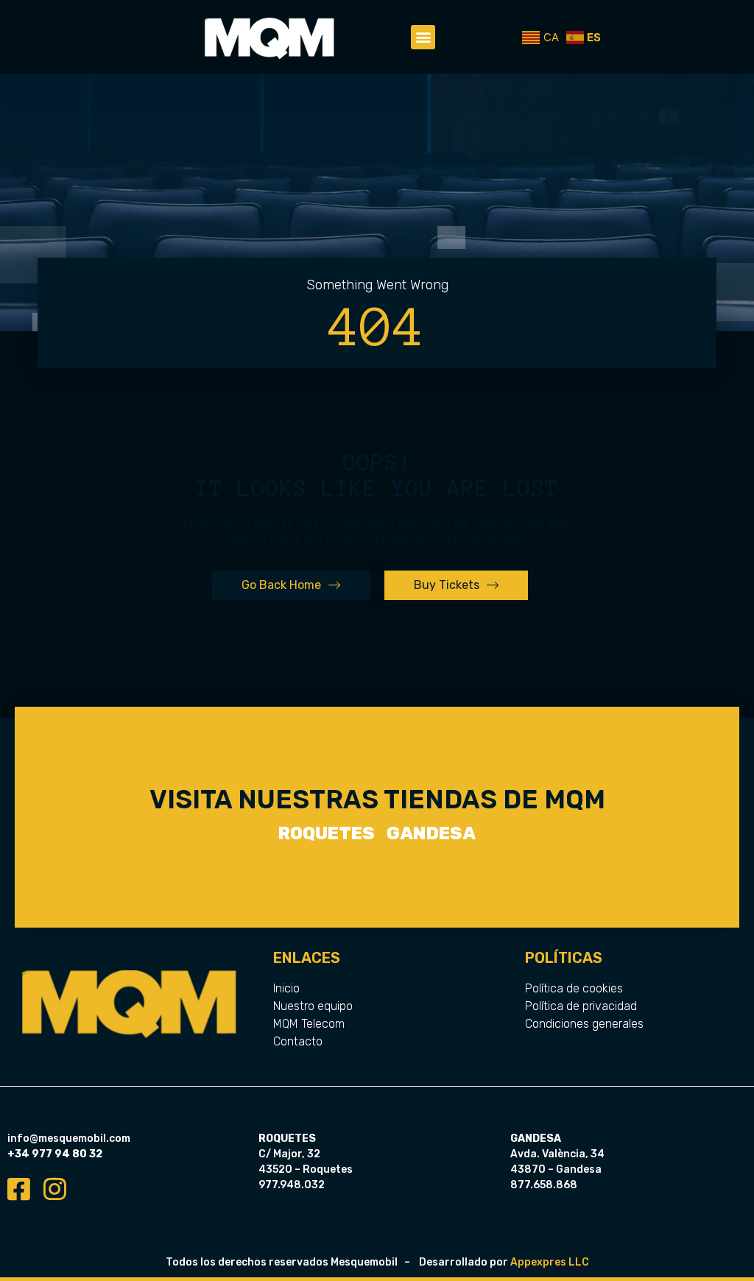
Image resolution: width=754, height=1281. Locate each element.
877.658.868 (543, 1185)
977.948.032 (291, 1185)
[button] (423, 37)
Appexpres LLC (549, 1262)
